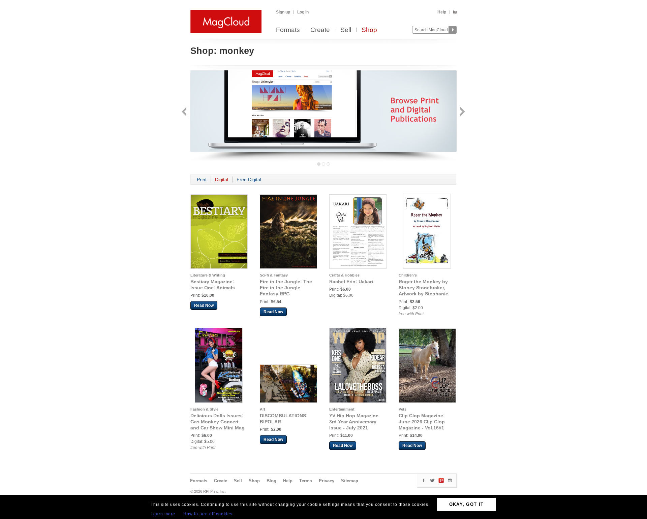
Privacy (326, 480)
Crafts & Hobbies (344, 275)
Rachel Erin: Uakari (351, 281)
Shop (369, 30)
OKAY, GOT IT (466, 504)
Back (185, 112)
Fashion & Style (204, 409)
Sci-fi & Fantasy (274, 275)
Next (462, 112)
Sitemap (349, 480)
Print (202, 179)
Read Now (204, 305)
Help (441, 12)
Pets (402, 409)
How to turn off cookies (208, 514)
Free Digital (249, 179)
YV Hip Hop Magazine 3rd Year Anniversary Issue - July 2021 (353, 421)
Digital (221, 179)
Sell (345, 30)
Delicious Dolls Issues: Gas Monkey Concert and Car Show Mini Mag (217, 421)
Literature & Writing (207, 275)
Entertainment (342, 409)
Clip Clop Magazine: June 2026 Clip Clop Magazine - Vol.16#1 (422, 421)
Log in (303, 12)
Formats (288, 30)
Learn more (163, 514)
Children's (408, 275)
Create (320, 30)
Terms (305, 480)
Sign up (283, 12)
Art (262, 409)
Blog (271, 480)
